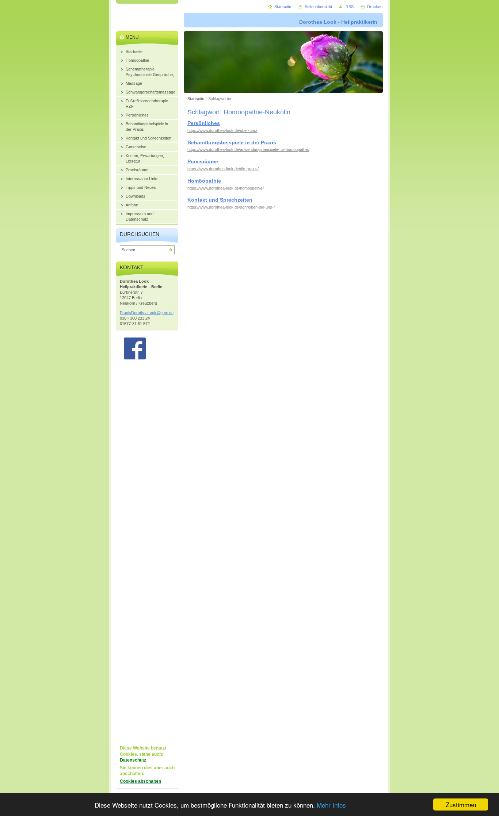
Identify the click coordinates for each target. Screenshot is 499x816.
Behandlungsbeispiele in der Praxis (231, 142)
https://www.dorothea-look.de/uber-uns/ (222, 130)
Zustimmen (461, 804)
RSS (350, 6)
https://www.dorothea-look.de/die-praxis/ (223, 169)
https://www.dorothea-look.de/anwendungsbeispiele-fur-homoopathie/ (248, 149)
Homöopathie (204, 181)
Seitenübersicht (318, 6)
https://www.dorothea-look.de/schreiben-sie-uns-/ (231, 207)
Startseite (195, 98)
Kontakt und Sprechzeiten (219, 200)
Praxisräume (202, 161)
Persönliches (203, 123)
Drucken (374, 6)
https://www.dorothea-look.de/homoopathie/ (225, 188)
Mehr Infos (331, 804)
